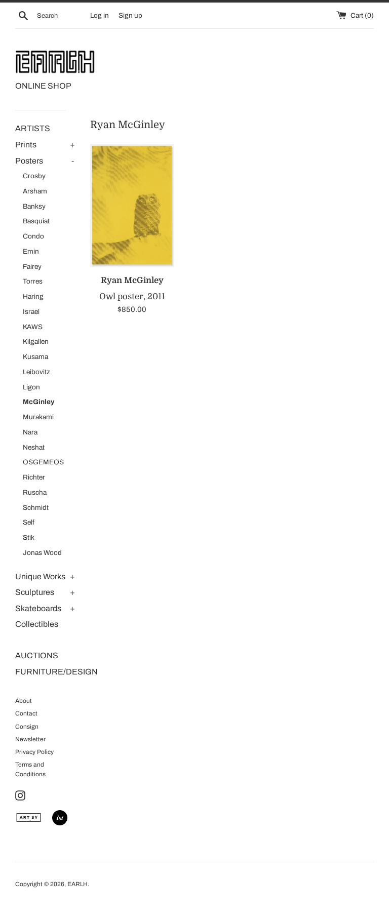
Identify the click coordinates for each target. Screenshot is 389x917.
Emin (31, 251)
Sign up (130, 15)
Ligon (31, 387)
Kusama (35, 357)
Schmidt (36, 507)
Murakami (38, 417)
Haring (33, 296)
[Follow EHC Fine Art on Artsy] (29, 823)
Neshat (34, 447)
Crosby (34, 176)
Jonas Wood (42, 552)
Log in (99, 15)
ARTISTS (32, 128)
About (23, 700)
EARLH (77, 884)
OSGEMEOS (43, 462)
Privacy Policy (34, 751)
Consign (26, 726)
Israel (31, 311)
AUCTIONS (36, 655)
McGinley (38, 402)
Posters (29, 160)
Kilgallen (36, 341)
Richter (34, 477)
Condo (33, 236)
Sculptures (34, 592)
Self (28, 522)
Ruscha (35, 492)
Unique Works (40, 576)
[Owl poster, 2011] (132, 205)
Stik (28, 537)
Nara (30, 432)
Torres (33, 281)
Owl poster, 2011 (132, 296)
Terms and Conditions (30, 769)
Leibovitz (36, 372)
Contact (26, 713)
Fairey (32, 266)
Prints (25, 144)
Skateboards (38, 608)
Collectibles (36, 624)
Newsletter (30, 739)
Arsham (35, 191)
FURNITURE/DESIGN (45, 671)
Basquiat (36, 221)
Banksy (34, 206)
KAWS (33, 327)
